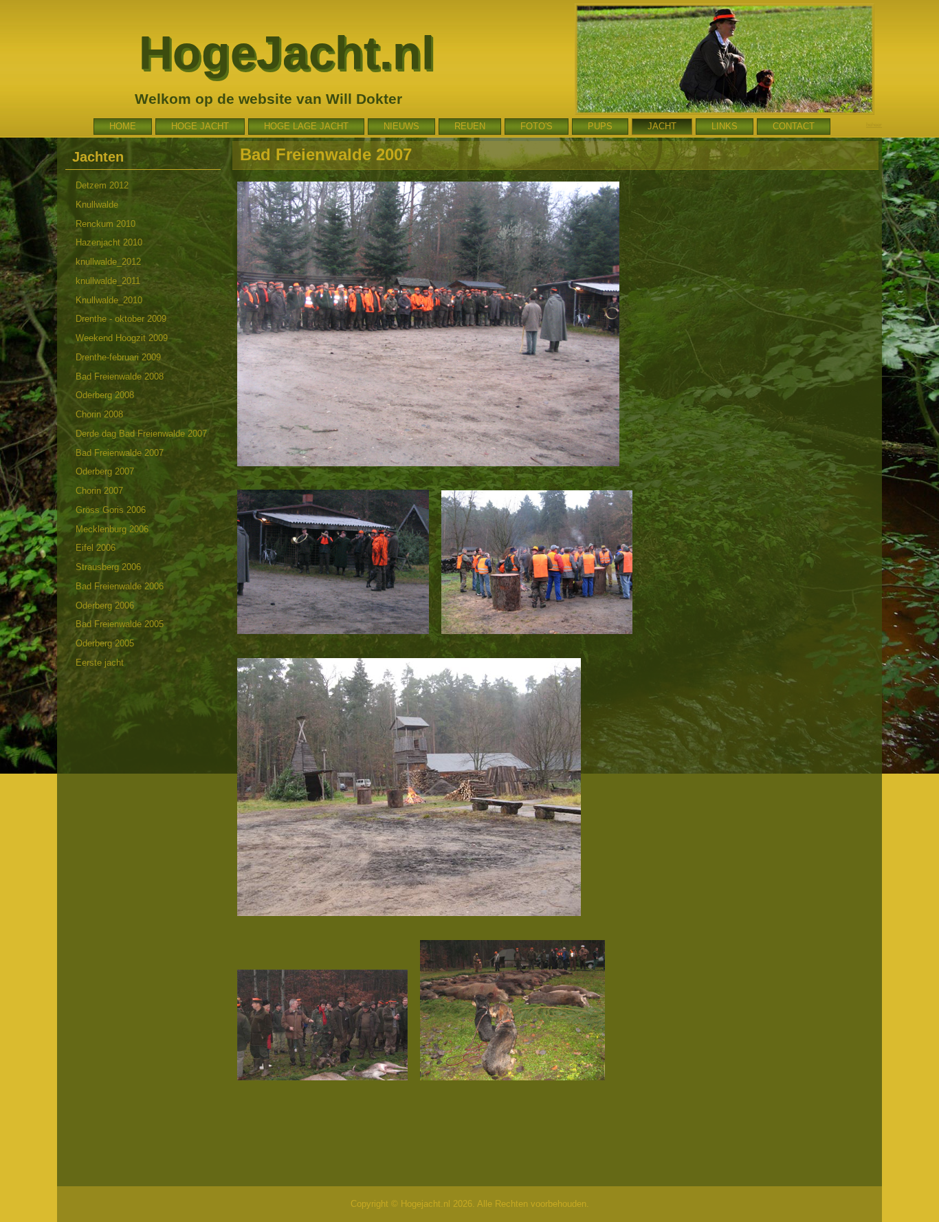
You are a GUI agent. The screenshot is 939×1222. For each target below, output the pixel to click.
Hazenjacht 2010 (109, 242)
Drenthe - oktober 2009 (121, 319)
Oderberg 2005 (105, 643)
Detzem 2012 (102, 185)
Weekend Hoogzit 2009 (122, 338)
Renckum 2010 (105, 224)
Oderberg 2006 (105, 605)
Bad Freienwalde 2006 (120, 586)
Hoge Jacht (200, 126)
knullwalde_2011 (108, 281)
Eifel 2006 (95, 548)
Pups (600, 126)
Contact (794, 126)
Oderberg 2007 (105, 471)
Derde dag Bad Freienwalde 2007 (141, 433)
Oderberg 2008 (105, 395)
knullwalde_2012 (108, 262)
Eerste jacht (100, 662)
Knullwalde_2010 (109, 300)
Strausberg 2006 (108, 567)
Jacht (662, 126)
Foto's (536, 126)
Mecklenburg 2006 (112, 529)
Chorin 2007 (99, 490)
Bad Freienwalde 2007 (120, 453)
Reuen (469, 126)
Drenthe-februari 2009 (118, 357)
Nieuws (401, 126)
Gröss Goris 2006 (111, 510)
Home (122, 126)
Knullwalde (97, 204)
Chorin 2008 (99, 414)
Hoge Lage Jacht (306, 126)
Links (724, 126)
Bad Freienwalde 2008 (120, 376)
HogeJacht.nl (286, 52)
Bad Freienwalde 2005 (120, 624)
